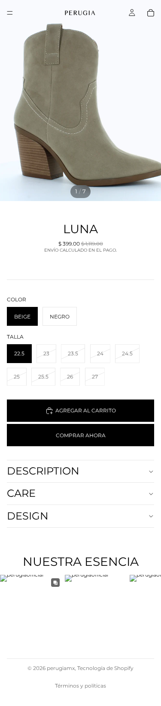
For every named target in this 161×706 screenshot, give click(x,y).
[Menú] (10, 13)
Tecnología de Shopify (105, 668)
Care (21, 493)
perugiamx (61, 668)
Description (43, 471)
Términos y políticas (80, 685)
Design (28, 516)
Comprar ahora (81, 435)
